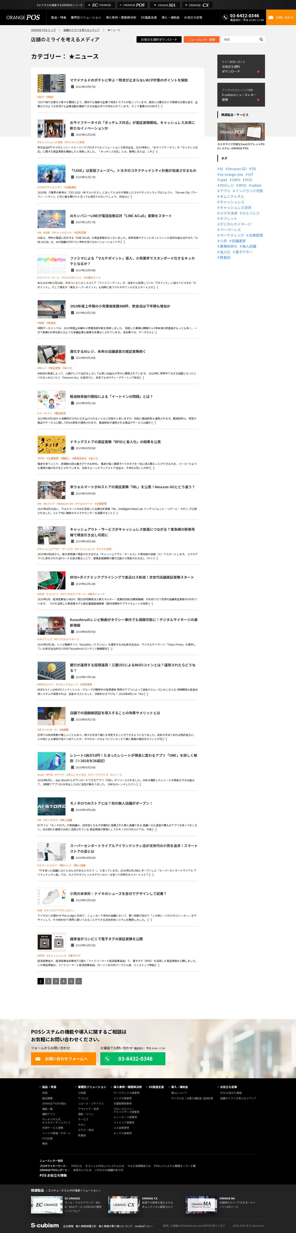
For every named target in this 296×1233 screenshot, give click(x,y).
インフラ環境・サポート (56, 1133)
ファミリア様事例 (124, 1122)
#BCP (40, 97)
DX (254, 168)
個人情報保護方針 (86, 1226)
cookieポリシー (144, 1226)
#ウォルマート (84, 503)
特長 (44, 1093)
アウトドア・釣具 (88, 1109)
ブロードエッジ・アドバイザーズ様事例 (126, 1110)
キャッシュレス (232, 201)
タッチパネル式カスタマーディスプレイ (56, 1121)
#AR (39, 910)
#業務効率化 (79, 458)
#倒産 (40, 323)
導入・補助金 (179, 1087)
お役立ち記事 (228, 1087)
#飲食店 (51, 323)
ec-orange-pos (231, 174)
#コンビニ (53, 594)
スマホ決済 (228, 213)
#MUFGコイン (45, 684)
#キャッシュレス (85, 549)
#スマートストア (47, 865)
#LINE (46, 232)
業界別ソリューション (86, 17)
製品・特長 (49, 1087)
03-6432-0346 (244, 15)
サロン (82, 1124)
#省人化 (67, 368)
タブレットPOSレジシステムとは (104, 1166)
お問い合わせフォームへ (66, 1058)
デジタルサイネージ (235, 224)
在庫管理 (256, 235)
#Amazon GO (65, 503)
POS (248, 179)
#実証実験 (54, 368)
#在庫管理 (53, 458)
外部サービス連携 (52, 1127)
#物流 (49, 97)
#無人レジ (65, 865)
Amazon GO (237, 168)
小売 (223, 240)
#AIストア (49, 503)
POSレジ (227, 185)
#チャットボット (62, 232)
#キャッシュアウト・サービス (55, 549)
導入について (179, 1093)
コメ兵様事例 (121, 1127)
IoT (251, 174)
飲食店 (225, 257)
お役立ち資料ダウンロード (159, 39)
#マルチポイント (72, 277)
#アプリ (59, 774)
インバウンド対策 (249, 190)
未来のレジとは (82, 1170)
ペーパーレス (230, 229)
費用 (44, 1143)
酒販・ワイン (86, 1114)
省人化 (225, 251)
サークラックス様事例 (127, 1093)
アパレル (83, 1098)
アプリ (225, 190)
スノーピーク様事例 (125, 1117)
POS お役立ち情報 (231, 1093)
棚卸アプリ (48, 1114)
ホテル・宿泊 (86, 1130)
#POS (49, 774)
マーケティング (232, 235)
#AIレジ (41, 368)
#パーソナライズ (98, 774)
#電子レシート (96, 594)
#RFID (40, 458)
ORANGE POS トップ (43, 30)
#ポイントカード (47, 729)
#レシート (116, 774)
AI (221, 168)
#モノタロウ (50, 820)
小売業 (82, 1093)
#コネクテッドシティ (49, 187)
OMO (236, 179)
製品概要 (47, 1098)
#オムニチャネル (76, 774)
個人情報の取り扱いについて (115, 1226)
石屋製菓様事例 (123, 1103)
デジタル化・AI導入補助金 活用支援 (192, 1098)
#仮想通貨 (86, 684)
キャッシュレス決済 (235, 207)
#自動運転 (70, 187)
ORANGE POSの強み (54, 1103)
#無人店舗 (66, 820)
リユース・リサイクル (91, 1103)
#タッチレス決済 (74, 142)
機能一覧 (47, 1109)
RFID (242, 185)
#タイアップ (44, 639)
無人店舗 (249, 246)
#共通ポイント (92, 277)
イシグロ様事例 (123, 1098)
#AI (39, 232)
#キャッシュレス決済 (49, 142)
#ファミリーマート (48, 277)
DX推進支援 (149, 17)
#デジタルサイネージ (73, 594)
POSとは (77, 1166)
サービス (83, 1119)
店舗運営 (239, 240)
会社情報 (68, 1226)
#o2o (40, 774)
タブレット (228, 218)
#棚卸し (65, 458)
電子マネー (244, 251)
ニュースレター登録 (201, 39)
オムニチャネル (232, 196)
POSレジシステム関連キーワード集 (175, 1166)
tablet (256, 185)
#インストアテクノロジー (59, 910)
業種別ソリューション (92, 1087)
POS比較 (47, 1138)
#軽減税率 (60, 413)
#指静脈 (64, 729)
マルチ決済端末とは (139, 1166)
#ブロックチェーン (67, 684)
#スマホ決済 (104, 549)
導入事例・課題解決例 (121, 17)
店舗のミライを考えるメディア (81, 30)
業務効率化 (228, 246)
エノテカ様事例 (123, 1133)
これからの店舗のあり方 (109, 1170)
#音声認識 (80, 232)
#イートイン (44, 413)
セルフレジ (251, 213)
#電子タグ (74, 955)
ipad (223, 179)
